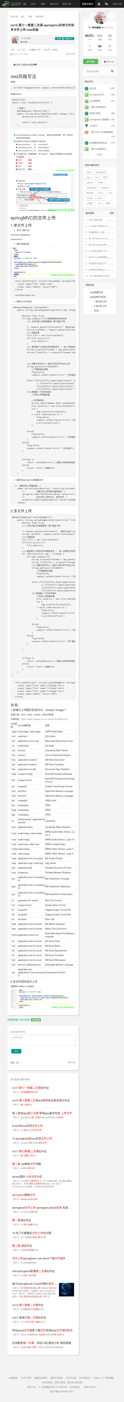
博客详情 (39, 16)
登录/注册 (117, 3)
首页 (22, 16)
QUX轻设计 (84, 1377)
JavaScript (92, 187)
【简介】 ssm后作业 (25, 1224)
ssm (19, 50)
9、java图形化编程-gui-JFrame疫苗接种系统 (96, 269)
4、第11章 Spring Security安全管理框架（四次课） (97, 238)
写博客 (91, 61)
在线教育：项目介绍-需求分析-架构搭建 (41, 1343)
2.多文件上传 (100, 305)
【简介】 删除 (25, 1199)
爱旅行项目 (94, 113)
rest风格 (54, 50)
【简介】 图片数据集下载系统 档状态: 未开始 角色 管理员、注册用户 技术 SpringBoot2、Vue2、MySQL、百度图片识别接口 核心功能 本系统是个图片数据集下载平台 (34, 1292)
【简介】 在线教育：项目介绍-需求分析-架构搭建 (37, 1347)
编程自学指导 (40, 1377)
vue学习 (93, 125)
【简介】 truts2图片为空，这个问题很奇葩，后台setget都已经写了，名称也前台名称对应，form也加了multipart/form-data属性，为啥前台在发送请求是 (42, 1183)
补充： (97, 310)
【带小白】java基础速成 (101, 131)
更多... (100, 154)
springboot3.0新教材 (99, 119)
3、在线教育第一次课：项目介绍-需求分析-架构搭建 (97, 232)
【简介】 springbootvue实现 (29, 1142)
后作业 (21, 1220)
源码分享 (54, 3)
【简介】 (25, 1091)
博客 (43, 3)
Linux (99, 197)
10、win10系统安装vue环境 (98, 275)
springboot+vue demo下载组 (39, 1258)
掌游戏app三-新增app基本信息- (42, 1113)
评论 (16, 1051)
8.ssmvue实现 (27, 1126)
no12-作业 (28, 1305)
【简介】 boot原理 (24, 1275)
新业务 (92, 88)
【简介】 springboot (25, 1211)
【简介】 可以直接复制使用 (24, 1262)
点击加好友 (74, 1386)
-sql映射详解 (26, 1164)
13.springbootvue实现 (32, 1138)
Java (89, 172)
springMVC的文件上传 (97, 297)
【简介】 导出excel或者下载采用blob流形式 (38, 1334)
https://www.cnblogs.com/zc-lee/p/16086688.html (44, 719)
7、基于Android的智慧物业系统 (97, 257)
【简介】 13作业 (22, 1104)
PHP (105, 177)
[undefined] (43, 150)
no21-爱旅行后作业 (29, 1317)
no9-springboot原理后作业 (33, 1271)
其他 (108, 203)
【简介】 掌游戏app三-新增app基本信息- (38, 1117)
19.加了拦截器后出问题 (31, 1233)
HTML (101, 182)
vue (97, 177)
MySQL (90, 192)
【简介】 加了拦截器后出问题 (29, 1237)
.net (99, 203)
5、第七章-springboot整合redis (97, 244)
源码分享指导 (56, 1377)
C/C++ (101, 192)
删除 (23, 1195)
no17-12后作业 (29, 1151)
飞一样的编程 (25, 38)
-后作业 (30, 1088)
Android (105, 187)
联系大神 (67, 3)
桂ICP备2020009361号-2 (62, 1391)
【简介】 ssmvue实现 (26, 1129)
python (90, 182)
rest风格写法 (96, 292)
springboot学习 (96, 94)
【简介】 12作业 (24, 1155)
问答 (33, 3)
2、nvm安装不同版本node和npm (97, 226)
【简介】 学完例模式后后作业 (28, 1309)
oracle (90, 197)
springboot (101, 172)
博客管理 (110, 61)
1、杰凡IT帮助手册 (94, 219)
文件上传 (46, 50)
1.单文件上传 (100, 301)
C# (110, 192)
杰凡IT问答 (26, 1377)
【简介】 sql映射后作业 (25, 1249)
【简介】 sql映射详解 (23, 1168)
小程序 (90, 203)
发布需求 (89, 3)
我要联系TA (69, 39)
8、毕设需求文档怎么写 (96, 263)
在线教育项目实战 (98, 142)
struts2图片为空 (27, 1176)
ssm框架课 (32, 50)
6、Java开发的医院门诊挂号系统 (97, 250)
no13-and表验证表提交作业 (41, 1100)
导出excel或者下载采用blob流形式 (42, 1330)
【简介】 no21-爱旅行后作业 (28, 1321)
